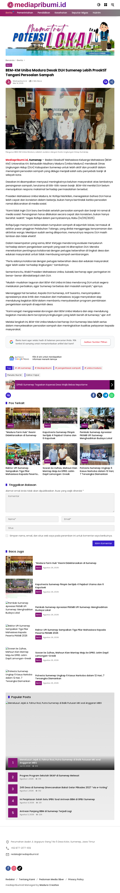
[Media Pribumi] (37, 4)
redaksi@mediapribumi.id (24, 854)
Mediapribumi (44, 368)
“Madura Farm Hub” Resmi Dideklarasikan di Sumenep (21, 434)
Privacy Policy (76, 879)
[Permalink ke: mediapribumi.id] (9, 82)
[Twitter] (99, 395)
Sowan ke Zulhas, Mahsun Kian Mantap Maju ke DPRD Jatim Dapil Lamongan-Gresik (60, 471)
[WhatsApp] (111, 395)
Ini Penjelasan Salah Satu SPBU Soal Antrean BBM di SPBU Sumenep (57, 799)
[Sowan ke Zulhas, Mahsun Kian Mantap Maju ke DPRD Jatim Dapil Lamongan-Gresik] (60, 454)
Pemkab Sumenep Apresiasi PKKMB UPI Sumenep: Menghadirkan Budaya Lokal (96, 435)
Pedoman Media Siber (51, 879)
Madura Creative (49, 885)
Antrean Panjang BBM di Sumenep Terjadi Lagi (46, 811)
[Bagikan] (111, 82)
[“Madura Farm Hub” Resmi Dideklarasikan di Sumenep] (23, 418)
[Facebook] (93, 395)
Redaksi (10, 879)
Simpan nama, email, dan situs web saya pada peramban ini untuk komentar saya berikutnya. (61, 535)
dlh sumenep (24, 368)
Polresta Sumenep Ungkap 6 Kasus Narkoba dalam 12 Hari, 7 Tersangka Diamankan (97, 471)
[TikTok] (19, 868)
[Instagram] (13, 868)
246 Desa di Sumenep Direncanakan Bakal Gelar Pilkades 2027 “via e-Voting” (64, 787)
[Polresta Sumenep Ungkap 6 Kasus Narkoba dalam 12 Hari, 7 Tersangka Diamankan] (97, 454)
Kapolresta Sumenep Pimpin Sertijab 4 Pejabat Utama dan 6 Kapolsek (59, 435)
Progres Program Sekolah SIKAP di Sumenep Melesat (49, 775)
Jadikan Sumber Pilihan (95, 342)
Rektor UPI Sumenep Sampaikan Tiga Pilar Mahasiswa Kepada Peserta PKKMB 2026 (22, 471)
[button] (99, 5)
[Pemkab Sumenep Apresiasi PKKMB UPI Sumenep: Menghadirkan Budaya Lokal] (97, 418)
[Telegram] (105, 395)
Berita (8, 65)
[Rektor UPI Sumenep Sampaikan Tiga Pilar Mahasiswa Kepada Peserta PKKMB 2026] (23, 454)
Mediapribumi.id (17, 160)
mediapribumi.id (20, 81)
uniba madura (94, 368)
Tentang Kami (27, 879)
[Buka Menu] (106, 5)
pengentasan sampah (69, 368)
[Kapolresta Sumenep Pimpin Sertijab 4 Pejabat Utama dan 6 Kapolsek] (60, 418)
